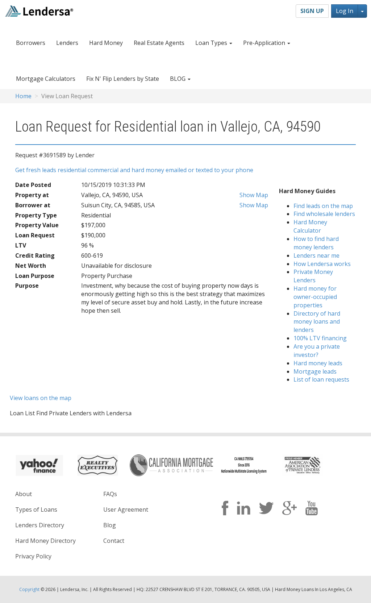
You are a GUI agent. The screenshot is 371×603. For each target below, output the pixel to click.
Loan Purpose (34, 276)
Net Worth (30, 266)
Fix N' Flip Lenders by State (122, 79)
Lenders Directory (39, 525)
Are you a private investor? (316, 350)
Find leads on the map (323, 206)
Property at (32, 195)
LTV (20, 245)
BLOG (178, 79)
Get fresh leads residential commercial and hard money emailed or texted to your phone (134, 170)
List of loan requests (321, 379)
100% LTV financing (320, 338)
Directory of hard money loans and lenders (316, 321)
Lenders (67, 43)
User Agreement (125, 509)
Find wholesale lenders (324, 214)
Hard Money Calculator (310, 226)
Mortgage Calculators (45, 79)
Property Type (36, 215)
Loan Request (35, 235)
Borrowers (30, 43)
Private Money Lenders (313, 276)
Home (23, 96)
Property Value (37, 225)
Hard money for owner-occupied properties (315, 296)
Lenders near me (316, 255)
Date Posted (33, 185)
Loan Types (212, 43)
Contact (113, 541)
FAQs (110, 494)
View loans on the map (40, 398)
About (23, 494)
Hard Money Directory (45, 541)
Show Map (253, 195)
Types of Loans (36, 509)
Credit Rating (35, 255)
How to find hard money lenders (316, 243)
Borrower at (32, 205)
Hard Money (106, 43)
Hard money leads (317, 363)
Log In (344, 11)
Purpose (27, 286)
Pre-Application (265, 43)
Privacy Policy (33, 556)
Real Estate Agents (159, 43)
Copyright (29, 589)
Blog (109, 525)
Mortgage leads (315, 371)
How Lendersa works (322, 264)
